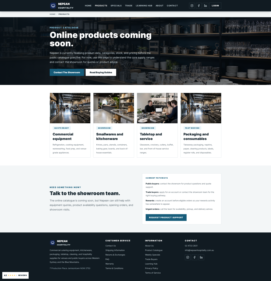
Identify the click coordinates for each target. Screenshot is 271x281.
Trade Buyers (151, 259)
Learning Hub (144, 5)
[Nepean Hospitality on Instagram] (192, 5)
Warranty (109, 264)
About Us (149, 245)
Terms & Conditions (114, 268)
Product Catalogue (153, 250)
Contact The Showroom (67, 72)
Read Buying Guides (101, 72)
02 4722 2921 (191, 245)
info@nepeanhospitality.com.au (199, 250)
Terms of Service (153, 273)
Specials (116, 5)
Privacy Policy (151, 268)
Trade (129, 5)
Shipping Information (115, 250)
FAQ (107, 259)
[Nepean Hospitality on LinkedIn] (205, 5)
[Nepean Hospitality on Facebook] (199, 5)
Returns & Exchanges (115, 254)
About (159, 5)
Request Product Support (166, 217)
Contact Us (110, 245)
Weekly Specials (152, 254)
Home (88, 5)
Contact (172, 5)
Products (101, 5)
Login (215, 5)
